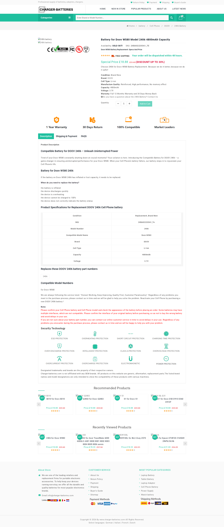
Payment (153, 2)
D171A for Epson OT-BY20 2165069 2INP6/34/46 (168, 439)
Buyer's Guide (180, 2)
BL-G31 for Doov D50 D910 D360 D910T (168, 400)
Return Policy (139, 2)
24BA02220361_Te (140, 46)
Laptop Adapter (148, 483)
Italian (117, 523)
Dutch (132, 523)
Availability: (106, 46)
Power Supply (147, 491)
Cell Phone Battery (149, 487)
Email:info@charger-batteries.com (58, 495)
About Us (94, 475)
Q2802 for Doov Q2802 (93, 399)
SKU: (128, 46)
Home (132, 26)
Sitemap (94, 495)
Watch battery (147, 495)
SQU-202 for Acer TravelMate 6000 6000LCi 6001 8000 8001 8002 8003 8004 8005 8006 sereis (93, 441)
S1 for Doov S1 (131, 399)
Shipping (166, 2)
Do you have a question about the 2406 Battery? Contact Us (130, 97)
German (109, 523)
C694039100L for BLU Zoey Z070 (131, 438)
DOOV (167, 26)
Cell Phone (155, 26)
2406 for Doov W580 (55, 438)
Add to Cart (145, 104)
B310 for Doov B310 (56, 399)
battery (142, 26)
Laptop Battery (148, 475)
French (125, 523)
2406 (45, 276)
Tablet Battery (147, 479)
